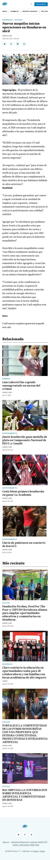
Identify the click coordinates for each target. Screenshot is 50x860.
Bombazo (15, 11)
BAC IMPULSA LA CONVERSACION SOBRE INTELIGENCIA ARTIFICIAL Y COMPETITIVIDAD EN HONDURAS (24, 795)
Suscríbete (41, 4)
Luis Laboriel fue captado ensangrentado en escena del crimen (21, 386)
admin (5, 681)
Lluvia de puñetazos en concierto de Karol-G (23, 544)
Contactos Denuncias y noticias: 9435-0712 (29, 842)
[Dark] (32, 4)
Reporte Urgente (30, 11)
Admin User (7, 36)
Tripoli (42, 851)
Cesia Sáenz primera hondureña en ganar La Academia (23, 493)
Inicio (4, 11)
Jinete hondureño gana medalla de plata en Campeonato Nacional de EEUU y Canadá (24, 440)
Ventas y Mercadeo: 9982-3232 (26, 845)
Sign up (6, 842)
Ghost (36, 851)
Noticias (45, 11)
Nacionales (7, 20)
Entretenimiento (9, 433)
